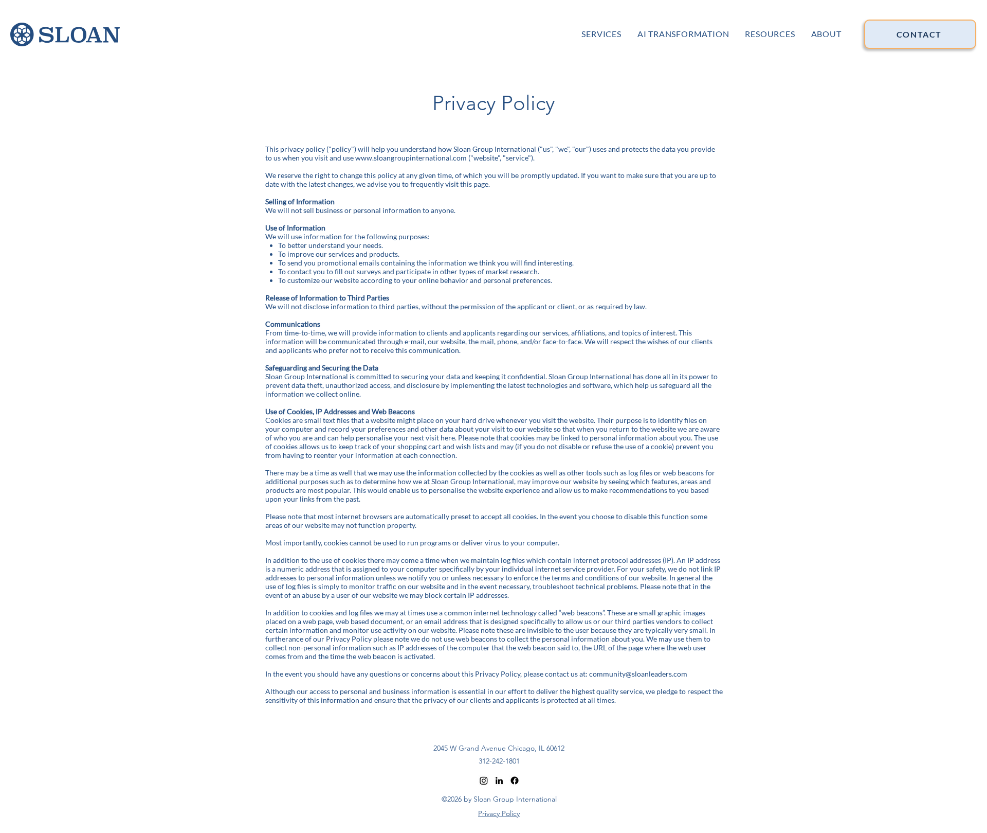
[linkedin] (499, 780)
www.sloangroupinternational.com (411, 157)
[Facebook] (514, 780)
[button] (770, 33)
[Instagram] (484, 780)
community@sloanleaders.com (638, 673)
